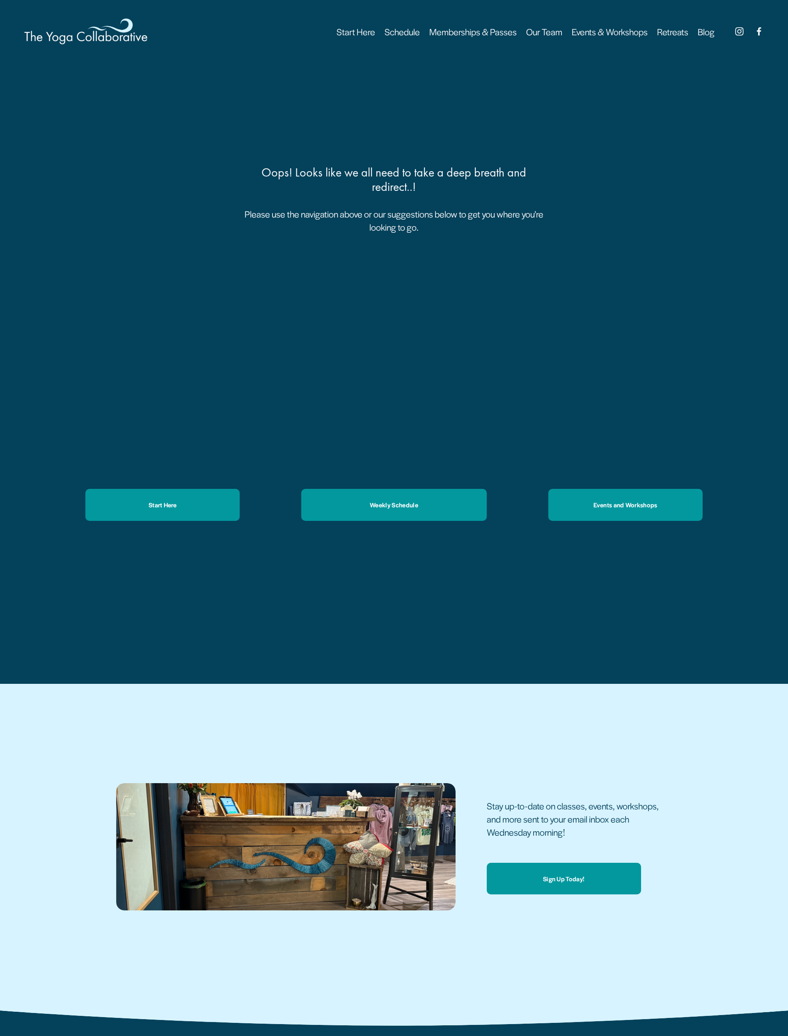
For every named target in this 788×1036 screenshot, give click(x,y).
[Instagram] (739, 31)
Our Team (544, 31)
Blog (706, 31)
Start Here (356, 31)
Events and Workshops (625, 504)
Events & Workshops (610, 31)
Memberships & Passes (473, 31)
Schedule (402, 31)
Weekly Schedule (394, 504)
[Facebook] (759, 31)
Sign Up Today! (563, 878)
